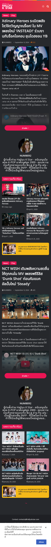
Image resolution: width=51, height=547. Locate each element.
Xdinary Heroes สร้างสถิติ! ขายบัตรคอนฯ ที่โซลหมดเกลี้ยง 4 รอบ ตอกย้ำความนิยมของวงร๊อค (38, 202)
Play (13, 15)
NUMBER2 (7, 42)
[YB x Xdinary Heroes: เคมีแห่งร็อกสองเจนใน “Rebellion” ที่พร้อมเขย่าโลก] (13, 219)
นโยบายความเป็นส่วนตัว (23, 532)
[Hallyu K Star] (7, 6)
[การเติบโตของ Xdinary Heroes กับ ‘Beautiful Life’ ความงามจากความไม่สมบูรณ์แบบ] (38, 219)
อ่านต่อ (25, 127)
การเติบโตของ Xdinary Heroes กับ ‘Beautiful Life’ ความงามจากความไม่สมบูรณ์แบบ (38, 232)
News (5, 15)
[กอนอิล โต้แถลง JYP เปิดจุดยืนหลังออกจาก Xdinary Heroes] (13, 190)
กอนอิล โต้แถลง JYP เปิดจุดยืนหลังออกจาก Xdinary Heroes (12, 201)
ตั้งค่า (8, 537)
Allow (41, 541)
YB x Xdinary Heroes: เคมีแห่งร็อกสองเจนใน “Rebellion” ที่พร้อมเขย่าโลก (13, 231)
